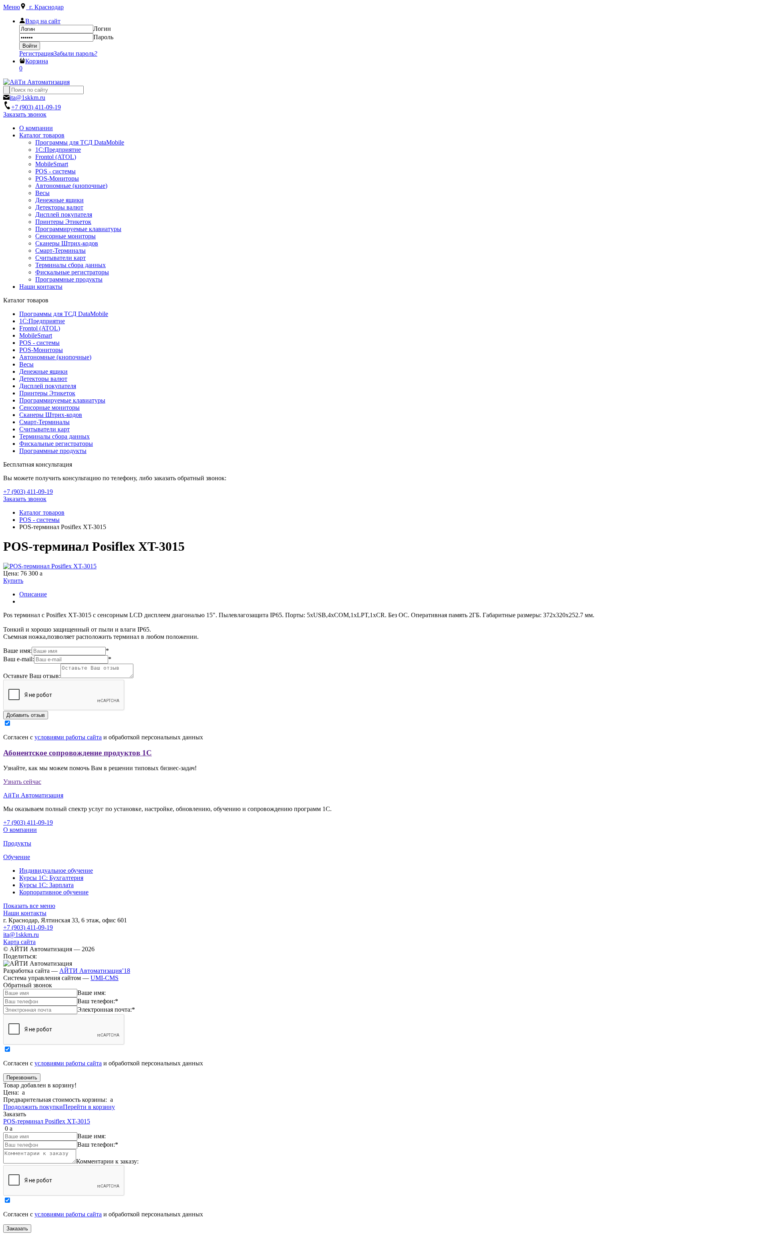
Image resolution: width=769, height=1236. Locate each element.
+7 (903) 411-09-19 (28, 927)
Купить (13, 580)
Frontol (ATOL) (39, 328)
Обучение (16, 857)
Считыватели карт (44, 429)
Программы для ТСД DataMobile (63, 313)
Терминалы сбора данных (54, 436)
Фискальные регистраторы (56, 443)
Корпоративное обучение (54, 892)
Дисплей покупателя (47, 385)
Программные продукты (53, 450)
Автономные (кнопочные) (55, 357)
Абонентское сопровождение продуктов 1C (77, 753)
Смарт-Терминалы (44, 422)
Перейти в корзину (89, 1106)
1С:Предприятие (42, 321)
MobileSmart (35, 335)
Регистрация (36, 53)
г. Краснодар (45, 7)
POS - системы (39, 342)
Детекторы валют (43, 378)
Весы (26, 364)
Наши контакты (24, 913)
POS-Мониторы (41, 349)
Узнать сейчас (22, 781)
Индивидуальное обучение (56, 870)
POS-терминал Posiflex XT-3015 (46, 1121)
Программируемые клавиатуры (62, 400)
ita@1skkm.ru (21, 934)
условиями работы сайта (68, 737)
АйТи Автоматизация (33, 795)
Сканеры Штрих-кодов (50, 414)
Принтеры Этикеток (47, 393)
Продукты (17, 843)
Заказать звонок (24, 114)
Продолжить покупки (33, 1106)
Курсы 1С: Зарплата (46, 885)
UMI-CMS (105, 977)
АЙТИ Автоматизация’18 (94, 970)
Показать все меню (29, 905)
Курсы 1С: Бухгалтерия (51, 877)
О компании (20, 829)
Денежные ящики (43, 371)
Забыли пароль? (75, 53)
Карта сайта (19, 941)
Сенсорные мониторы (49, 407)
